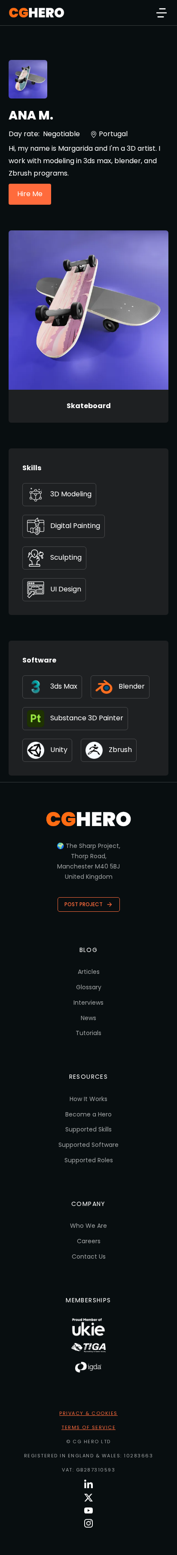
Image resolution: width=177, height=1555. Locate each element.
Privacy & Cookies (88, 1413)
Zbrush (120, 750)
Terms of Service (88, 1427)
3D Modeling (71, 494)
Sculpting (66, 557)
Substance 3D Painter (86, 718)
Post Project (83, 904)
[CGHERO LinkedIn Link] (88, 1484)
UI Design (65, 589)
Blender (132, 686)
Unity (58, 750)
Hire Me (30, 194)
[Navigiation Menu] (161, 13)
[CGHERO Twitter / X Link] (88, 1497)
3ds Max (63, 686)
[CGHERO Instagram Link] (88, 1523)
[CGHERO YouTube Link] (88, 1510)
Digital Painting (75, 526)
